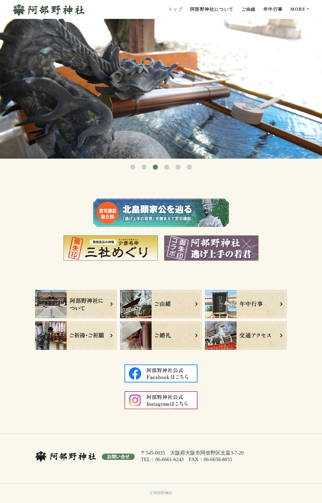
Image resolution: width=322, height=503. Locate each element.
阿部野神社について (212, 9)
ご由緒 (249, 9)
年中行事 (273, 9)
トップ (175, 9)
